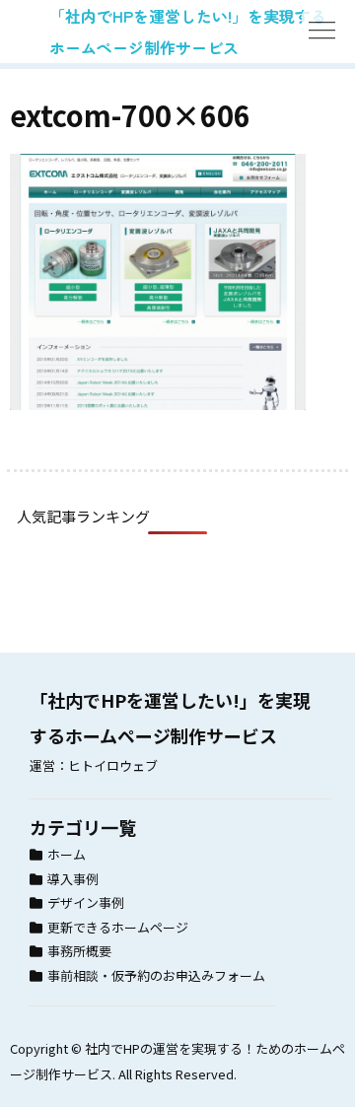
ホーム (66, 854)
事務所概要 (79, 950)
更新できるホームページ (117, 927)
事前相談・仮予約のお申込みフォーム (156, 975)
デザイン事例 (85, 902)
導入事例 (73, 878)
